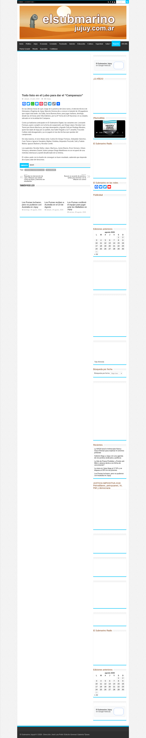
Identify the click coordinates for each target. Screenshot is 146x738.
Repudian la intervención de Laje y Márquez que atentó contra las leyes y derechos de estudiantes (34, 178)
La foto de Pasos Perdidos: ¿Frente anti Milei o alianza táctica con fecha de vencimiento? (109, 463)
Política (28, 44)
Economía (43, 44)
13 (110, 243)
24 (96, 249)
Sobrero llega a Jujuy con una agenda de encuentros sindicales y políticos (108, 457)
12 (105, 243)
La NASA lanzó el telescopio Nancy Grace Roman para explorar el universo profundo (109, 451)
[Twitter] (112, 2)
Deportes (116, 44)
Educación (81, 44)
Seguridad (99, 44)
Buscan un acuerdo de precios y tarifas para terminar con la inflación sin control (75, 177)
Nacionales (63, 44)
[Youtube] (114, 2)
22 (118, 246)
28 (114, 249)
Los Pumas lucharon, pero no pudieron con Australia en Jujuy (32, 204)
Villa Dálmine (51, 170)
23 (123, 246)
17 (96, 246)
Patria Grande (25, 49)
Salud (107, 44)
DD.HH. (125, 44)
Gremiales (53, 44)
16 (123, 243)
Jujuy (35, 44)
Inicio (21, 44)
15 (118, 243)
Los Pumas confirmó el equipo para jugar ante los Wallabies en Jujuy (77, 205)
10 (96, 243)
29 (118, 249)
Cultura (90, 44)
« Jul (96, 254)
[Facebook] (110, 2)
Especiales (43, 49)
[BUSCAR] (127, 2)
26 (105, 249)
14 (114, 243)
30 (123, 249)
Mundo (35, 49)
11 (101, 243)
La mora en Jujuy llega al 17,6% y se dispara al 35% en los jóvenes (108, 469)
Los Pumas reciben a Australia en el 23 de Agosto (54, 204)
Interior (72, 44)
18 (101, 246)
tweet (32, 165)
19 (105, 246)
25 (101, 249)
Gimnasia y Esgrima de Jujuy (35, 170)
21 (114, 246)
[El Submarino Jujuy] (73, 22)
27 (110, 249)
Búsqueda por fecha (102, 373)
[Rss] (108, 2)
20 (110, 246)
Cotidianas (54, 49)
